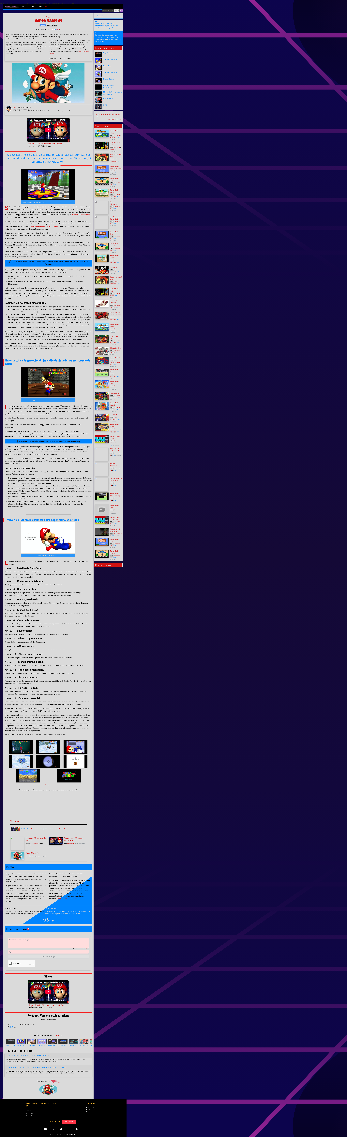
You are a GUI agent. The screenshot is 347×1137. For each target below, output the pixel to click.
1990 (118, 196)
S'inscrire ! (69, 1121)
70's (22, 7)
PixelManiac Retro (11, 7)
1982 (116, 149)
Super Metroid (115, 358)
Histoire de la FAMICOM (114, 302)
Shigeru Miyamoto (113, 203)
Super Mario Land (114, 382)
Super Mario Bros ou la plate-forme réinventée (116, 168)
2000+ (40, 7)
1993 (118, 431)
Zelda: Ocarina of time (81, 215)
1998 (118, 161)
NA (118, 319)
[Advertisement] (48, 805)
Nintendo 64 (35, 843)
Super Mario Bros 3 (114, 179)
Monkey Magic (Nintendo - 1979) (115, 518)
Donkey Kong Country (114, 337)
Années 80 (29, 1112)
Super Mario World (114, 191)
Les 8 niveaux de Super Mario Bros (116, 218)
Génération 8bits (115, 348)
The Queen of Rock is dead (114, 450)
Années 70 (29, 1110)
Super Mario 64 (32, 853)
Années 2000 (30, 1116)
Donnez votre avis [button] (17, 929)
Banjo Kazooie (115, 393)
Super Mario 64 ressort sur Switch (45, 143)
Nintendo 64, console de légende (36, 839)
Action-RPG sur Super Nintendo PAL (108, 115)
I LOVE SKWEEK (113, 119)
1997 (118, 272)
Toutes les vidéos (91, 1108)
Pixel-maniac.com (71, 1134)
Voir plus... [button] (48, 785)
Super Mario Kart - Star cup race (115, 495)
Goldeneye (113, 267)
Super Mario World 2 (114, 132)
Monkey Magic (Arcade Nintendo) (115, 437)
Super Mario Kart (114, 371)
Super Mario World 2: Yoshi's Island (44, 226)
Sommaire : (101, 16)
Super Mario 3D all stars (67, 899)
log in (117, 10)
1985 (114, 173)
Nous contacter (90, 1112)
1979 (111, 445)
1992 (118, 376)
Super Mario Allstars (114, 426)
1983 (117, 307)
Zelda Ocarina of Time (116, 156)
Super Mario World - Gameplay (114, 257)
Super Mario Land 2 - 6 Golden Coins (114, 404)
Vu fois (12, 1027)
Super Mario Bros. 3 (114, 245)
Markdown (86, 949)
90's (33, 7)
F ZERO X (113, 415)
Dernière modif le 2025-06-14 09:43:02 (21, 1025)
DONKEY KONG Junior (115, 144)
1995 (118, 137)
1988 (114, 185)
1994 (118, 343)
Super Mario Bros (114, 233)
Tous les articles (91, 1110)
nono (14, 107)
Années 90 (29, 1114)
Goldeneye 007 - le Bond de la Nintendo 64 (115, 530)
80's (28, 7)
